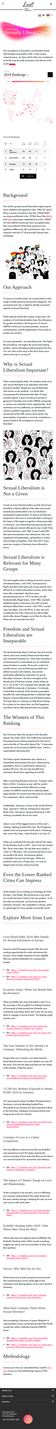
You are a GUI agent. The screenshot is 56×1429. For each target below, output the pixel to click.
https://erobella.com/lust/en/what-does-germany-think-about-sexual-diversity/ (30, 1345)
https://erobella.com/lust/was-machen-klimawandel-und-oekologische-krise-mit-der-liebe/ (29, 1212)
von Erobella (28, 9)
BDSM (49, 216)
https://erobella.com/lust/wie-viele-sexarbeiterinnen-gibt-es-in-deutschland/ (27, 1076)
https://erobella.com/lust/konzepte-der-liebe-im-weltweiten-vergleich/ (29, 1168)
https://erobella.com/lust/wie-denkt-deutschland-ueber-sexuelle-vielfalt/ (27, 1339)
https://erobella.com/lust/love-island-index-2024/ (28, 971)
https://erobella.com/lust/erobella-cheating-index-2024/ (27, 1256)
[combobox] (16, 74)
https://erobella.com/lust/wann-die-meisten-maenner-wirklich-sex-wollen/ (27, 1027)
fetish (10, 219)
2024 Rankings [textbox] (15, 75)
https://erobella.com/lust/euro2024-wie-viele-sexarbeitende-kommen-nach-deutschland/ (29, 1124)
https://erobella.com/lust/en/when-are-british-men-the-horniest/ (29, 1033)
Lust (28, 4)
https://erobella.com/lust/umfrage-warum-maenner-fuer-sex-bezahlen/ (27, 1296)
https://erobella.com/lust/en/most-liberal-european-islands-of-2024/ (27, 977)
